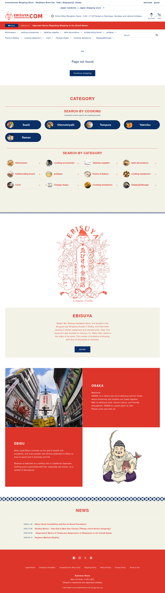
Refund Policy (105, 567)
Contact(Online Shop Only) (69, 567)
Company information (47, 567)
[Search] (157, 35)
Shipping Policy (90, 567)
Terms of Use (135, 567)
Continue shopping (82, 73)
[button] (11, 32)
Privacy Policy (120, 567)
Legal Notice (30, 567)
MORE (82, 349)
